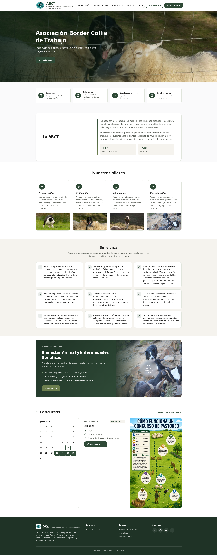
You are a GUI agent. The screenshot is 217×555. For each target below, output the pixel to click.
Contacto (130, 5)
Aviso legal (123, 533)
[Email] (172, 530)
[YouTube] (166, 530)
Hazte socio (175, 5)
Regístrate (156, 5)
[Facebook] (154, 530)
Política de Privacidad (128, 529)
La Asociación (84, 5)
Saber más (49, 388)
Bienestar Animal (100, 5)
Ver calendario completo (168, 412)
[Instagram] (160, 530)
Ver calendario (97, 444)
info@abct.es (94, 529)
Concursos (116, 5)
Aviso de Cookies (126, 537)
